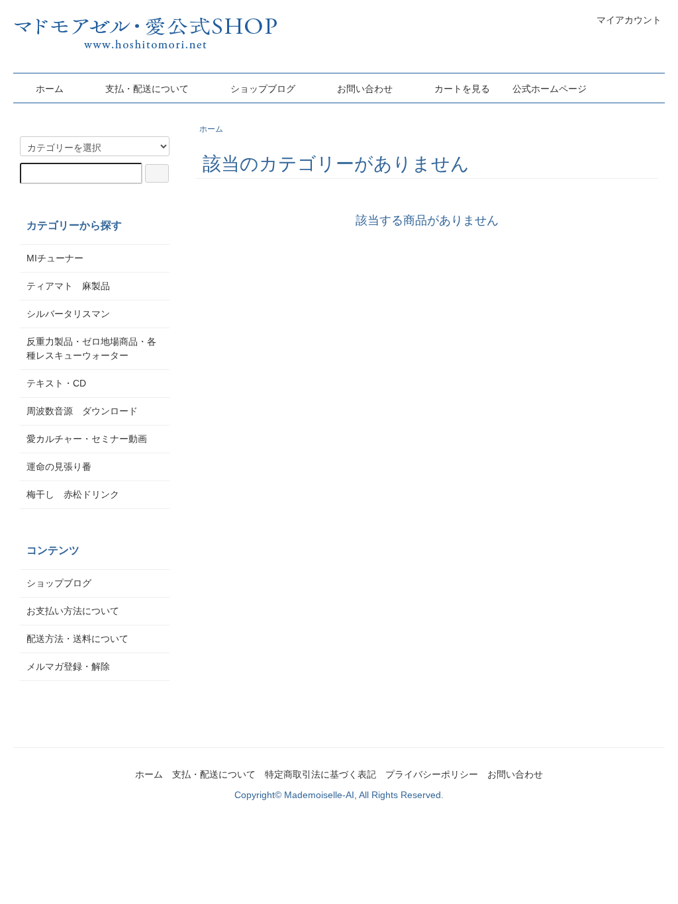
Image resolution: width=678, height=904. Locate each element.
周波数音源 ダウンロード (82, 411)
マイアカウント (629, 20)
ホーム (50, 88)
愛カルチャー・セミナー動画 (86, 438)
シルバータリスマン (68, 313)
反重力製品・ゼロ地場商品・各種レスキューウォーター (91, 348)
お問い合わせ (365, 88)
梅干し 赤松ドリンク (72, 494)
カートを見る (462, 88)
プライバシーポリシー (431, 774)
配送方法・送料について (77, 638)
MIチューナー (54, 258)
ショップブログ (262, 88)
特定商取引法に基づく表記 (320, 774)
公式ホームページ (549, 88)
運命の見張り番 (58, 466)
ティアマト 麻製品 (68, 286)
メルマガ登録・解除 (68, 666)
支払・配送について (147, 88)
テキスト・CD (60, 383)
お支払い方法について (72, 611)
